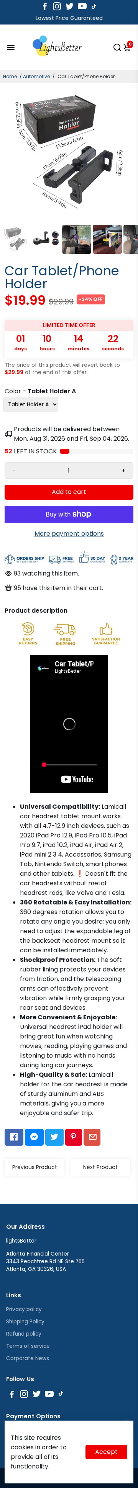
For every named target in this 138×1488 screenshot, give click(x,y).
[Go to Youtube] (82, 6)
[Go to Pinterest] (73, 1137)
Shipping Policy (25, 1321)
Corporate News (27, 1358)
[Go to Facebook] (45, 6)
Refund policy (23, 1334)
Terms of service (28, 1346)
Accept (106, 1451)
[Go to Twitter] (69, 6)
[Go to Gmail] (92, 1137)
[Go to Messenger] (34, 1137)
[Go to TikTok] (94, 6)
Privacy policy (24, 1309)
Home (10, 76)
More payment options (69, 533)
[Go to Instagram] (57, 6)
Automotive (36, 76)
